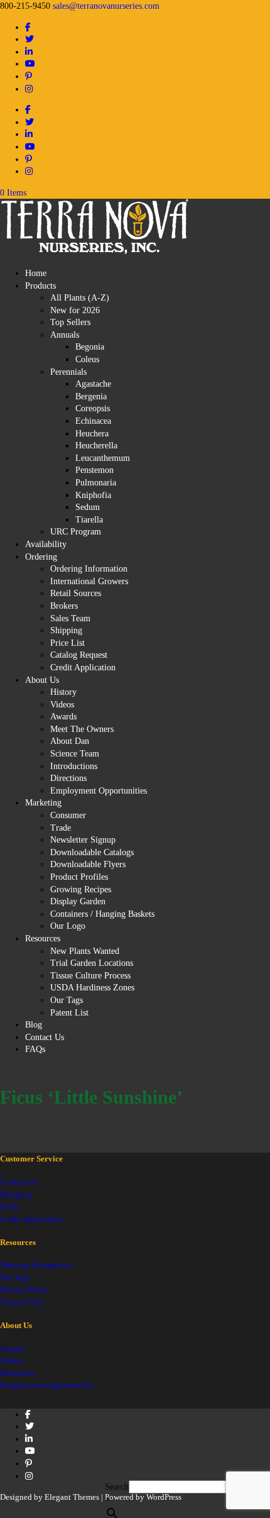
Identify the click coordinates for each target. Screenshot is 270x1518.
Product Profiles (79, 877)
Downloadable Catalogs (92, 852)
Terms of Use (21, 1302)
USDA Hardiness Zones (92, 987)
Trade (60, 828)
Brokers (64, 606)
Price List (67, 643)
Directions (68, 778)
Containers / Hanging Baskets (102, 914)
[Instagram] (29, 89)
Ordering (41, 557)
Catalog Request (78, 655)
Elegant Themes (72, 1497)
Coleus (87, 359)
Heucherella (96, 445)
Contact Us (44, 1037)
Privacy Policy (25, 1289)
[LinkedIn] (29, 52)
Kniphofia (93, 495)
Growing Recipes (80, 889)
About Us (42, 680)
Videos (62, 704)
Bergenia (91, 396)
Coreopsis (92, 408)
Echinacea (93, 421)
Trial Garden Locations (91, 963)
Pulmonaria (95, 482)
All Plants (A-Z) (79, 297)
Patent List (69, 1012)
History (63, 692)
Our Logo (67, 926)
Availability (46, 544)
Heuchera (92, 433)
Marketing (43, 802)
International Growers (89, 581)
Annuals (64, 335)
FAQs (35, 1049)
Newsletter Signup (83, 840)
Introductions (73, 766)
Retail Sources (75, 593)
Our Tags (66, 1000)
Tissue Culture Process (90, 975)
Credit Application (83, 667)
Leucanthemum (102, 458)
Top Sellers (70, 322)
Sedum (87, 507)
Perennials (68, 372)
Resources (42, 938)
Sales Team (70, 618)
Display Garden (77, 901)
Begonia (89, 347)
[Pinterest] (28, 76)
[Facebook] (28, 27)
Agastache (93, 384)
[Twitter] (29, 39)
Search (117, 1487)
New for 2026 (75, 310)
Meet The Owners (82, 729)
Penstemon (94, 470)
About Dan (69, 741)
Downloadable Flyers (88, 864)
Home (35, 273)
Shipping (66, 630)
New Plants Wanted (84, 951)
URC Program (75, 531)
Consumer (68, 815)
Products (40, 286)
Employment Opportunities (98, 790)
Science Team (74, 753)
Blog (33, 1024)
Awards (63, 716)
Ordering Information (88, 568)
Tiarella (89, 519)
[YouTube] (30, 64)
